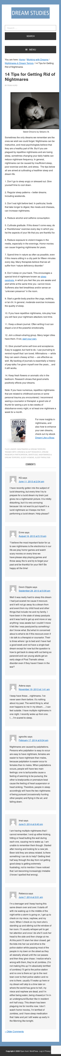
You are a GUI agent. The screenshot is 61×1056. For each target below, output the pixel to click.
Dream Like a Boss (44, 437)
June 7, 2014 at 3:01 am (31, 897)
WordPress (34, 1051)
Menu (32, 49)
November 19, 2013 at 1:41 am (34, 689)
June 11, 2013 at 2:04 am (31, 481)
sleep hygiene (27, 457)
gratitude (33, 454)
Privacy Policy (50, 1051)
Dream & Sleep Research (29, 452)
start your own (29, 338)
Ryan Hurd (24, 1051)
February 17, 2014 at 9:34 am (33, 740)
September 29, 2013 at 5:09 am (34, 590)
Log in (41, 1051)
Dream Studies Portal (30, 13)
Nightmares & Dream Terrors (31, 449)
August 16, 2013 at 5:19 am (32, 536)
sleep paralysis (42, 457)
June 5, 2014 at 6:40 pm (31, 824)
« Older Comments (14, 1031)
